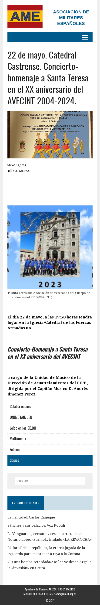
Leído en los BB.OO (23, 428)
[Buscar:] (50, 480)
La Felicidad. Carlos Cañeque (31, 517)
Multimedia (18, 438)
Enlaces (15, 449)
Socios (14, 460)
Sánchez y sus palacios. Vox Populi (36, 525)
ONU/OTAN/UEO (21, 417)
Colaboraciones (20, 406)
